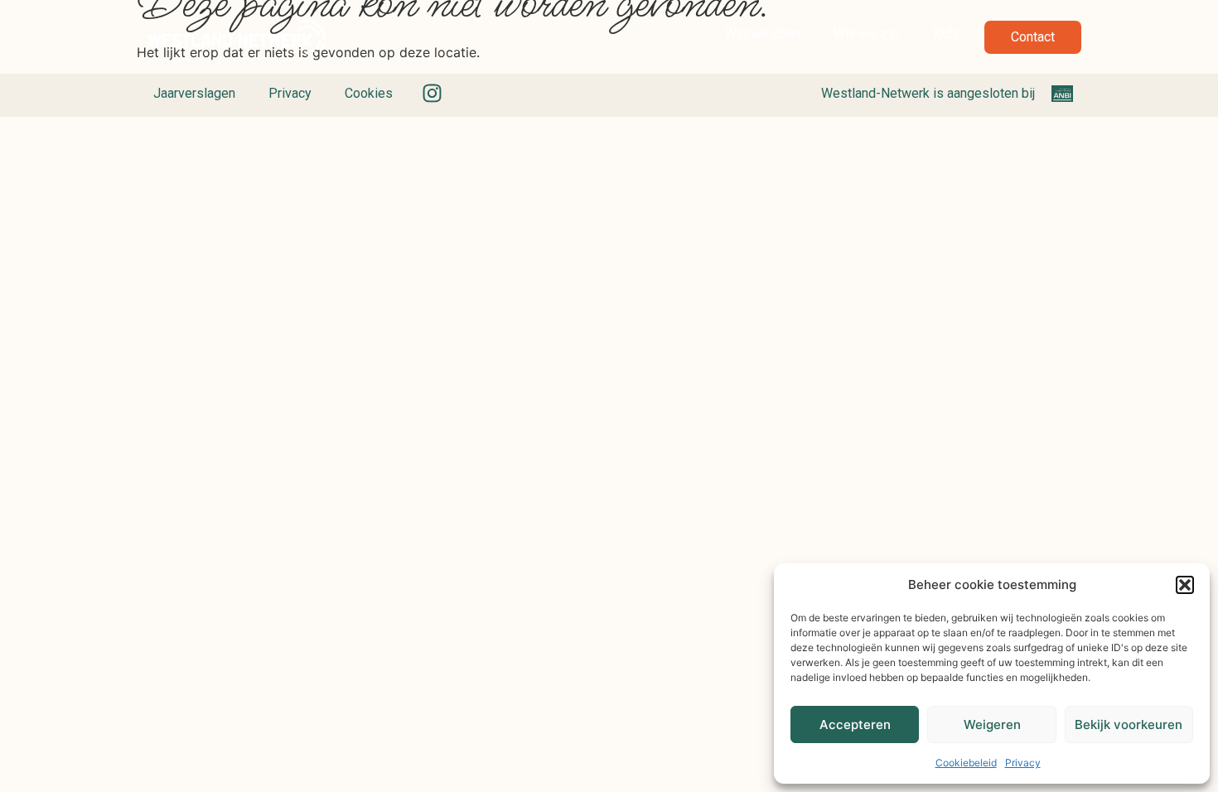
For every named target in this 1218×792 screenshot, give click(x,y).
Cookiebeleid (966, 762)
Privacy (1023, 762)
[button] (1185, 585)
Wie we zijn (867, 33)
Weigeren (992, 724)
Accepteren (855, 724)
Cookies (369, 93)
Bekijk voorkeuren (1128, 724)
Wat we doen (762, 33)
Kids (946, 33)
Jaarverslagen (194, 93)
